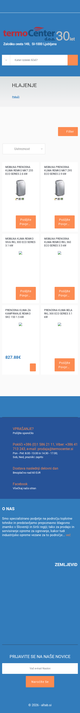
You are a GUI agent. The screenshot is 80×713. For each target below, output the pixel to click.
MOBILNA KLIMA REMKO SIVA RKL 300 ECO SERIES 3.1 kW (20, 242)
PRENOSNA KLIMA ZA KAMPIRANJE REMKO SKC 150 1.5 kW (18, 314)
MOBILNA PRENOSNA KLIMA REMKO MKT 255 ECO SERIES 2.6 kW (19, 170)
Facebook (20, 484)
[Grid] (4, 132)
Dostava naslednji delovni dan (35, 468)
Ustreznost (22, 149)
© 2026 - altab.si (40, 705)
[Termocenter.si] (40, 36)
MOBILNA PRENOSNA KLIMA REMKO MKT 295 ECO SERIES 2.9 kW (58, 170)
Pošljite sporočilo (23, 433)
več (68, 535)
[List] (12, 132)
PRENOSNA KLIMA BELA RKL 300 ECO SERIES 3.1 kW (58, 314)
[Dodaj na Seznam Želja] (12, 222)
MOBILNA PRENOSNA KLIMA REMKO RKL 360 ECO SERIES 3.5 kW (57, 242)
